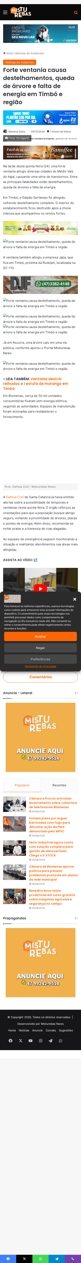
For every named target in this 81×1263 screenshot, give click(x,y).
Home (12, 1030)
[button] (75, 599)
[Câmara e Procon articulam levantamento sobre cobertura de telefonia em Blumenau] (14, 804)
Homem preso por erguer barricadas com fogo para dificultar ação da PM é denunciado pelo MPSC (49, 824)
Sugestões (66, 1030)
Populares (22, 785)
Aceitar (40, 636)
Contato (51, 1030)
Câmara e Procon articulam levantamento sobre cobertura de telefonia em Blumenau (53, 802)
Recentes (59, 785)
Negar (40, 648)
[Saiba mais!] (40, 228)
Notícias (24, 1030)
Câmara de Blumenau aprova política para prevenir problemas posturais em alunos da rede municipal (53, 873)
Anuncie (37, 1030)
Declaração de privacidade (40, 666)
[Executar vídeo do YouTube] (40, 589)
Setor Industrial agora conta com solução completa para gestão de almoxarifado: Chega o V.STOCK (51, 848)
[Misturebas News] (20, 12)
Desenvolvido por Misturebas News (40, 1023)
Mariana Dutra (17, 131)
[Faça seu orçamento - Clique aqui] (40, 285)
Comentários (40, 677)
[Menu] (5, 13)
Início (9, 53)
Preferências (40, 659)
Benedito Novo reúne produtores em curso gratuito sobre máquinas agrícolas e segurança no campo (52, 897)
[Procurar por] (76, 13)
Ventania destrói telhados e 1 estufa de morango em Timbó (35, 383)
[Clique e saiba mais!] (40, 33)
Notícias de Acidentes (29, 53)
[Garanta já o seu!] (40, 152)
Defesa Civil (15, 497)
